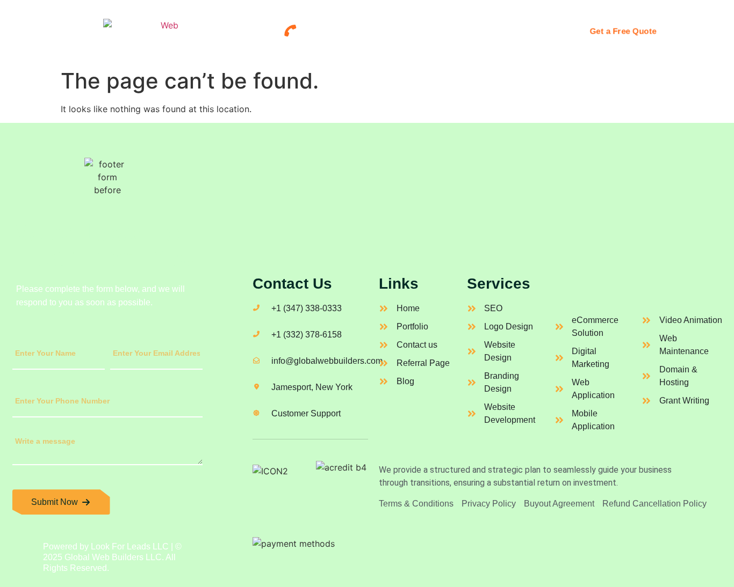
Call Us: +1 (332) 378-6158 (368, 29)
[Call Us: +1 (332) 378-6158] (290, 30)
